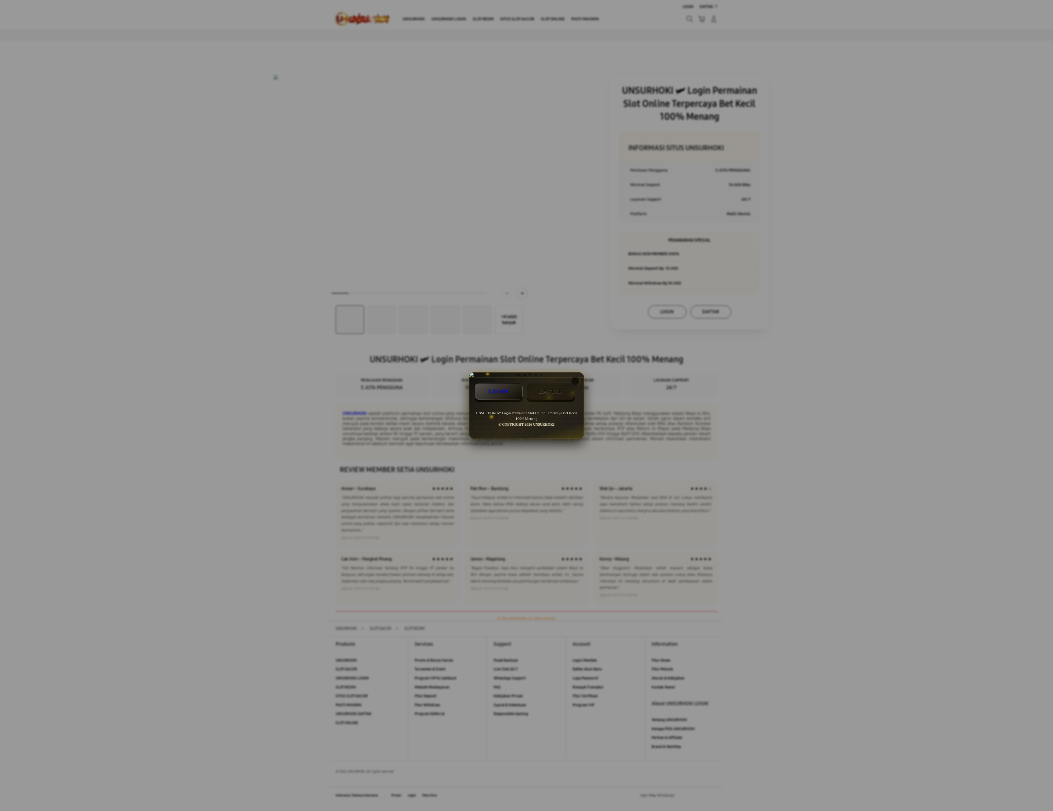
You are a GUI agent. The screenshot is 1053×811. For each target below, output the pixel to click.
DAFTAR (551, 391)
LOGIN (499, 391)
